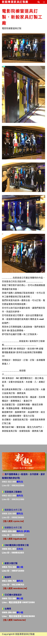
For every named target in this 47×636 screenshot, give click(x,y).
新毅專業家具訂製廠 (15, 2)
